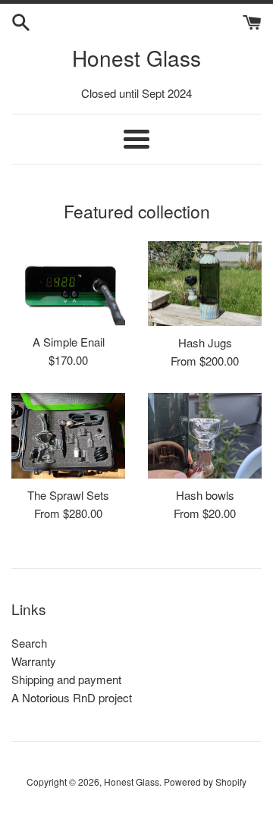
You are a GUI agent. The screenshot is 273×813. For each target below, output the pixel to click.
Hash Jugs (205, 342)
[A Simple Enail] (68, 283)
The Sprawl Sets (68, 495)
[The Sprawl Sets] (68, 436)
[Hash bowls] (205, 436)
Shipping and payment (66, 679)
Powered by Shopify (205, 781)
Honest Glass (136, 57)
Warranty (33, 661)
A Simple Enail (69, 342)
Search (29, 643)
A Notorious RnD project (71, 697)
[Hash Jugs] (205, 284)
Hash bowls (205, 495)
